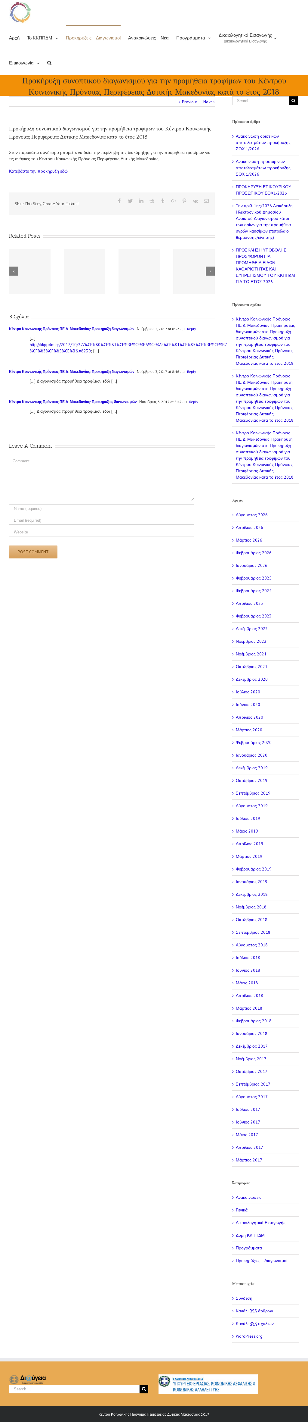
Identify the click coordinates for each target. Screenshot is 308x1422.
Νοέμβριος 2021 (251, 654)
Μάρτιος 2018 (249, 1008)
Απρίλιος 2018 (249, 995)
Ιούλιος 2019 (248, 818)
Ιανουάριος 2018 (251, 1033)
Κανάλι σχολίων (255, 1323)
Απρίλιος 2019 (249, 843)
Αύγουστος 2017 (252, 1096)
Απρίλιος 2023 (249, 603)
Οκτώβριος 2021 (251, 666)
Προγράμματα (249, 1248)
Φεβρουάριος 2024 (254, 590)
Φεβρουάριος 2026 (254, 552)
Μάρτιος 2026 (249, 540)
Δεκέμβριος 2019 (252, 767)
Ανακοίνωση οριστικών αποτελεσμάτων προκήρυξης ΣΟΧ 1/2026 (263, 142)
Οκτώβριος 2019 (251, 780)
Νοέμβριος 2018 (251, 907)
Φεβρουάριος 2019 (254, 869)
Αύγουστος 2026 (252, 514)
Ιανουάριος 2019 (251, 881)
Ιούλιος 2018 (248, 957)
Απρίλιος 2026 (249, 527)
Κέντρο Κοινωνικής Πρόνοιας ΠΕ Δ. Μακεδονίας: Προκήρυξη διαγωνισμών (71, 329)
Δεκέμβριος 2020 (252, 679)
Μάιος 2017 (247, 1134)
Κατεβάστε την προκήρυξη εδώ (38, 171)
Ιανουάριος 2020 (251, 755)
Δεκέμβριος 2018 (252, 894)
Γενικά (242, 1210)
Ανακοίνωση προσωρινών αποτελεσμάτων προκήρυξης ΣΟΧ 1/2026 (263, 168)
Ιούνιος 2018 (248, 970)
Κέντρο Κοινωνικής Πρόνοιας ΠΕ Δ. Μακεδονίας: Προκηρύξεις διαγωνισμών (73, 401)
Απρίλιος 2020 (249, 717)
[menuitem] (18, 37)
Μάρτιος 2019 (249, 856)
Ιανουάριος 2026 (251, 565)
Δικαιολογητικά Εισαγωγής (260, 1222)
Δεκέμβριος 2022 (252, 628)
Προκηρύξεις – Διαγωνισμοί (261, 1260)
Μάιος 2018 (247, 983)
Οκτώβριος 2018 (251, 919)
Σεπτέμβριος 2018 (253, 932)
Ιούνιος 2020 (248, 704)
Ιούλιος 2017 (248, 1109)
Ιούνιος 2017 (248, 1122)
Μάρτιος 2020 (249, 730)
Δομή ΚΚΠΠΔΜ (250, 1235)
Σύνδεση (244, 1298)
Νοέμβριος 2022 (251, 641)
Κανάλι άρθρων (254, 1311)
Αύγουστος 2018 (252, 945)
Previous (190, 102)
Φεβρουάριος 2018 (254, 1021)
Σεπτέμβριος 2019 (253, 793)
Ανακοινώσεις (248, 1197)
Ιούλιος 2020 (248, 692)
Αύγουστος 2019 (252, 805)
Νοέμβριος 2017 (251, 1058)
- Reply (190, 329)
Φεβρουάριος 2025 (254, 578)
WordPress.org (249, 1336)
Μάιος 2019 (247, 831)
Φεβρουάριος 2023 (254, 616)
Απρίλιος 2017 (249, 1147)
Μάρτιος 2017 (249, 1160)
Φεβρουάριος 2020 (254, 742)
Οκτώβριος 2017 (251, 1071)
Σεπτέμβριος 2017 (253, 1084)
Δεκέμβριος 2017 (252, 1046)
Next (207, 102)
